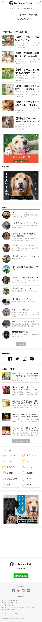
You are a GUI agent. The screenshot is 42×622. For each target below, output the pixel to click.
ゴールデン (11, 455)
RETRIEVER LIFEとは (10, 600)
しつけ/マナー (31, 467)
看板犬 (28, 485)
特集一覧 (21, 344)
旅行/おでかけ (12, 467)
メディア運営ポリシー (11, 602)
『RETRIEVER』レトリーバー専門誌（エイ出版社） (20, 607)
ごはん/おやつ (12, 479)
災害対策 (10, 473)
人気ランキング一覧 (21, 441)
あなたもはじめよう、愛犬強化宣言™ (21, 8)
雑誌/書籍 (29, 473)
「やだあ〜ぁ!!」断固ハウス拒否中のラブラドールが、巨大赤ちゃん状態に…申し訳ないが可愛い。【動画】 (25, 429)
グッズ (28, 479)
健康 (8, 485)
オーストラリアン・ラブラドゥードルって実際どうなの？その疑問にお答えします (25, 375)
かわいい (10, 461)
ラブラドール (31, 455)
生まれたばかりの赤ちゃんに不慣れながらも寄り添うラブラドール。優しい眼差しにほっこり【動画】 (25, 402)
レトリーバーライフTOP (11, 613)
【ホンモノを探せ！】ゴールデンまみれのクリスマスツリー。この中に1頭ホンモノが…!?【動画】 (25, 388)
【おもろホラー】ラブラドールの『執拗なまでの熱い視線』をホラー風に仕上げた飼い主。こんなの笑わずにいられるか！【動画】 (25, 415)
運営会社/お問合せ (9, 609)
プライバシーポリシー (11, 605)
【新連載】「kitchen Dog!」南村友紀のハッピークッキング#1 (27, 121)
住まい (28, 461)
